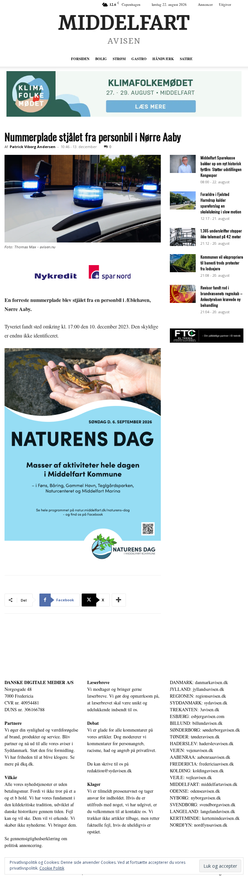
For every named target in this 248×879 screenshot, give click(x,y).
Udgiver (225, 4)
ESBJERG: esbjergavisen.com (197, 716)
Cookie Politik (51, 868)
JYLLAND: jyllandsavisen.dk (197, 689)
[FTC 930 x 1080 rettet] (206, 341)
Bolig (101, 58)
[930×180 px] (124, 94)
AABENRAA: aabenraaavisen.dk (200, 757)
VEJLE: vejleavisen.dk (191, 777)
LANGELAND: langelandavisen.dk (202, 811)
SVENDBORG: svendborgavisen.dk (202, 804)
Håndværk (163, 58)
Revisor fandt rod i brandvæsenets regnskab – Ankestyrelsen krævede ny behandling (222, 296)
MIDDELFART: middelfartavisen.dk (203, 784)
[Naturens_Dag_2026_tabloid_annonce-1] (83, 455)
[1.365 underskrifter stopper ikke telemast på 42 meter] (183, 237)
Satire (186, 58)
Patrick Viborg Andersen (33, 146)
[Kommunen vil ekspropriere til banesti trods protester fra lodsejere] (183, 263)
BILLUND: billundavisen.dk (196, 723)
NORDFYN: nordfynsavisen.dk (198, 825)
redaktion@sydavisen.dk (109, 770)
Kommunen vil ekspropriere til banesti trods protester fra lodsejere (222, 262)
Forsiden (80, 58)
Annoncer (205, 4)
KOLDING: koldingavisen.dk (197, 770)
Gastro (139, 58)
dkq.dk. (27, 764)
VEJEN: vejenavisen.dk (191, 750)
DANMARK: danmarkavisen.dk (199, 682)
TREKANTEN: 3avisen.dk (194, 709)
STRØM (119, 58)
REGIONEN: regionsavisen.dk (198, 696)
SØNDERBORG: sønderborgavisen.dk (205, 730)
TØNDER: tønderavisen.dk (195, 737)
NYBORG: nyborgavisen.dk (195, 798)
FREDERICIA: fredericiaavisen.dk (202, 764)
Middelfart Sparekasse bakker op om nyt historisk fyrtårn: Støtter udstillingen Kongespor (221, 166)
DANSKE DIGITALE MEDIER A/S (39, 682)
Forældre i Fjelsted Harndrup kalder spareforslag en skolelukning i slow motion (221, 202)
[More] (119, 600)
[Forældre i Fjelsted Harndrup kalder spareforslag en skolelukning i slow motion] (183, 200)
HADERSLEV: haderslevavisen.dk (201, 743)
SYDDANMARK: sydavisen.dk (198, 703)
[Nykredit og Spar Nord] (83, 273)
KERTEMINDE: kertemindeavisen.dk (205, 818)
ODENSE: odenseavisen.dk (195, 791)
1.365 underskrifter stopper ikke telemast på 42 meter (221, 233)
